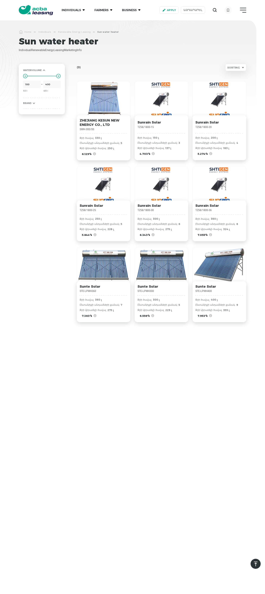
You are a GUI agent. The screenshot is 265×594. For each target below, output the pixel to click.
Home (27, 32)
